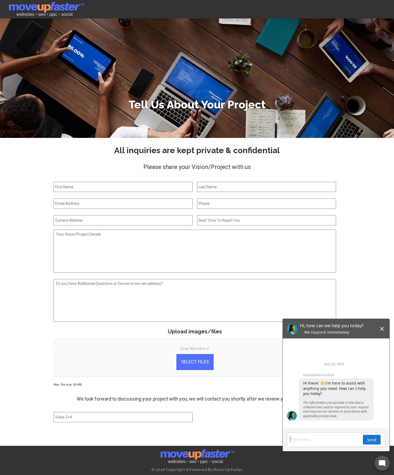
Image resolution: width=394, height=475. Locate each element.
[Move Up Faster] (46, 9)
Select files (195, 361)
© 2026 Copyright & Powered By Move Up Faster (197, 470)
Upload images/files (195, 331)
